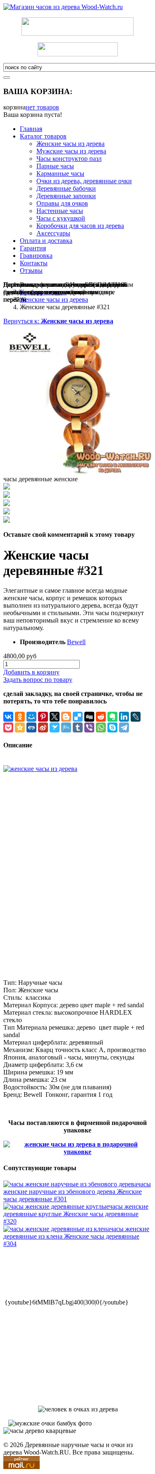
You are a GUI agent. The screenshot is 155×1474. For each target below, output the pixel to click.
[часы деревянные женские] (77, 471)
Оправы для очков (62, 203)
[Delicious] (78, 717)
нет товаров (42, 107)
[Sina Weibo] (43, 727)
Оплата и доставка (46, 240)
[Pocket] (8, 727)
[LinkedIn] (124, 717)
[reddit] (101, 717)
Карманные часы (60, 173)
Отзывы (31, 270)
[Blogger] (66, 717)
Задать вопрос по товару (37, 679)
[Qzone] (20, 727)
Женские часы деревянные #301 (77, 1191)
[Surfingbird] (55, 727)
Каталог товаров (43, 136)
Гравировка (36, 255)
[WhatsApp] (101, 727)
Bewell (76, 641)
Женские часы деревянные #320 (75, 1214)
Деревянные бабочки (66, 188)
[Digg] (89, 717)
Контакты (34, 263)
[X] (55, 717)
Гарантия (33, 248)
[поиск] (6, 77)
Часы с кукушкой (60, 218)
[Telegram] (124, 727)
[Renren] (31, 727)
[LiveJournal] (136, 717)
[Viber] (89, 727)
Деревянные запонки (66, 195)
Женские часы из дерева (70, 143)
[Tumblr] (78, 727)
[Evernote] (112, 717)
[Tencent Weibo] (66, 727)
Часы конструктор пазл (69, 158)
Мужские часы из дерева (71, 151)
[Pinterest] (43, 717)
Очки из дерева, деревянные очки (84, 180)
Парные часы (55, 166)
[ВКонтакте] (8, 717)
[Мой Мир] (31, 717)
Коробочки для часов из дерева (80, 225)
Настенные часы (59, 210)
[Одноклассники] (20, 717)
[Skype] (112, 727)
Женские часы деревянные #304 (76, 1236)
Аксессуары (53, 233)
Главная (31, 128)
